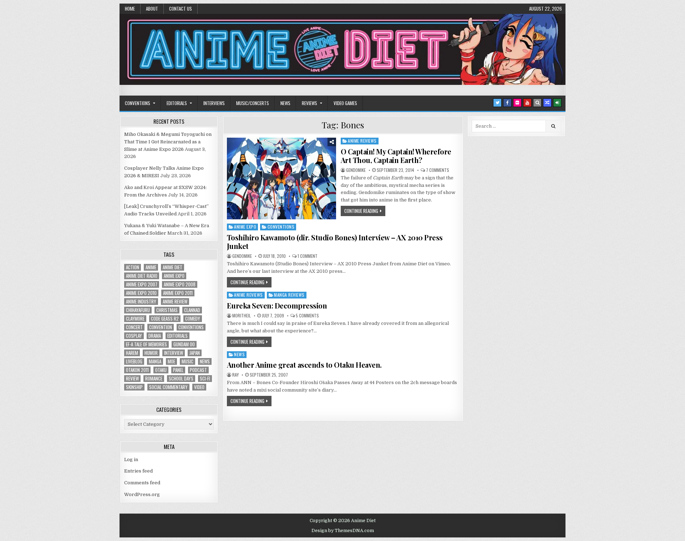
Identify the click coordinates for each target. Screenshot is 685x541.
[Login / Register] (557, 102)
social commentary (168, 387)
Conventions (137, 103)
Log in (131, 459)
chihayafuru (138, 310)
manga (155, 361)
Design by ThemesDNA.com (342, 530)
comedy (192, 318)
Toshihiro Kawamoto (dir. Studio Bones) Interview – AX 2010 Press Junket (335, 242)
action (132, 267)
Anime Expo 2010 (141, 293)
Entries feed (138, 471)
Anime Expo (245, 227)
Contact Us (180, 8)
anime (151, 267)
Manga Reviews (289, 295)
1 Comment (308, 256)
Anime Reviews (362, 141)
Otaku (161, 370)
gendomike (356, 170)
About (152, 8)
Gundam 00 (184, 344)
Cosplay (134, 335)
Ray (235, 375)
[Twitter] (497, 102)
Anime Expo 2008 (180, 284)
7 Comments (437, 170)
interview (173, 352)
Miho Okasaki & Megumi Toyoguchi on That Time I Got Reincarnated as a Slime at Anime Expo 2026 (168, 142)
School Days (181, 378)
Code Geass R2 (165, 318)
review (132, 378)
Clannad (192, 310)
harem (132, 352)
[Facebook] (507, 102)
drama (154, 335)
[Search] (537, 102)
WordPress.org (142, 494)
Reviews (309, 103)
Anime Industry (141, 301)
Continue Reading (361, 210)
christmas (167, 310)
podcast (198, 370)
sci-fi (205, 378)
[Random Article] (547, 102)
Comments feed (142, 482)
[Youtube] (527, 102)
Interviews (214, 103)
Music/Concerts (252, 103)
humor (151, 352)
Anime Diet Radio (141, 275)
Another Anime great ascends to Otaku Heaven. (304, 364)
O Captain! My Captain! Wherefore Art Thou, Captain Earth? (396, 156)
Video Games (345, 103)
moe (171, 361)
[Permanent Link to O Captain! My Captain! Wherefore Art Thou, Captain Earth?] (281, 178)
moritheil (241, 315)
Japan (194, 352)
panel (178, 370)
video (199, 387)
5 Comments (307, 315)
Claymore (135, 318)
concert (134, 327)
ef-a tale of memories (146, 344)
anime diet (172, 267)
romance (153, 378)
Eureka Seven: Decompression (277, 305)
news (205, 361)
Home (130, 8)
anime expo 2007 (141, 284)
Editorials (177, 103)
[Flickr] (517, 102)
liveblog (134, 361)
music (187, 361)
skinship (134, 387)
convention (160, 327)
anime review (175, 301)
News (285, 103)
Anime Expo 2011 (178, 293)
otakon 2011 (137, 370)
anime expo (174, 275)
